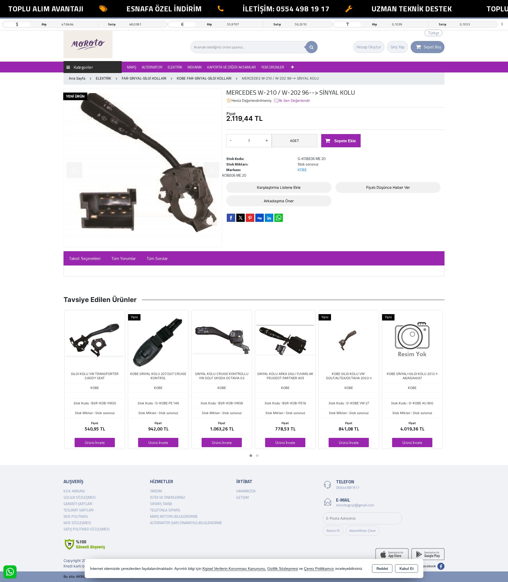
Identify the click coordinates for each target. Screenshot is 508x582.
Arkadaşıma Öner (279, 201)
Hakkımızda (246, 491)
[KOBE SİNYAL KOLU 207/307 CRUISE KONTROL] (158, 339)
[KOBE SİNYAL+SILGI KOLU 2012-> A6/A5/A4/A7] (412, 339)
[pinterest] (250, 217)
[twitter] (240, 218)
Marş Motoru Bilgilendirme (174, 516)
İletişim (242, 497)
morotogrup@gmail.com (355, 505)
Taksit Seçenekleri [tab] (85, 258)
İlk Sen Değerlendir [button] (294, 100)
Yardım (156, 491)
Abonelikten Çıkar (362, 531)
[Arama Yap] (312, 47)
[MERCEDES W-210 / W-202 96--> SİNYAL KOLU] (143, 168)
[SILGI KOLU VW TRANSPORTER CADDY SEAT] (95, 339)
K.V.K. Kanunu (74, 491)
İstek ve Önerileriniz (167, 497)
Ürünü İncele (95, 442)
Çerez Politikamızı (319, 569)
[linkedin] (269, 217)
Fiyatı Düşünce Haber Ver (388, 187)
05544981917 (347, 487)
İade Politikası (76, 516)
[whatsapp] (278, 218)
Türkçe (433, 33)
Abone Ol (333, 531)
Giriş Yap (398, 47)
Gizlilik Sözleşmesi (80, 497)
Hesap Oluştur (369, 47)
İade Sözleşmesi (77, 522)
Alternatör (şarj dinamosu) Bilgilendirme (186, 522)
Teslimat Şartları (79, 510)
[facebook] (231, 217)
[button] (251, 455)
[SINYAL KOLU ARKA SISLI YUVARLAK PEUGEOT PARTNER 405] (285, 339)
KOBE (302, 169)
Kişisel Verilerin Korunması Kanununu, (234, 569)
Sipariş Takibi (161, 503)
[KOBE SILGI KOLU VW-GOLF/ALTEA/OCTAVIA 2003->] (349, 339)
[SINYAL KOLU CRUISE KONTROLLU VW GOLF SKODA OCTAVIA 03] (222, 339)
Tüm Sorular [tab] (157, 258)
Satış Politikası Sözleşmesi (87, 529)
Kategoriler (83, 67)
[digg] (259, 217)
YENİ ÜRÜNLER (272, 67)
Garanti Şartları (78, 503)
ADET (294, 141)
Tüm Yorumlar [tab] (123, 258)
